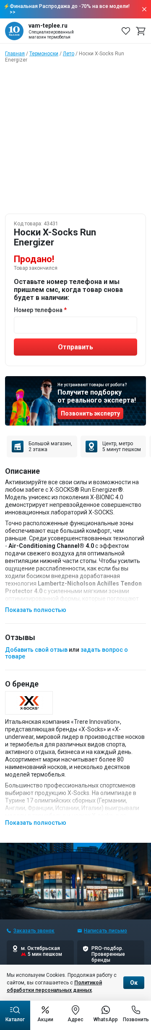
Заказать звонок (34, 931)
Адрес (75, 1019)
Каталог (15, 1019)
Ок (134, 982)
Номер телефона (38, 310)
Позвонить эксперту (90, 413)
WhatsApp (106, 1019)
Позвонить (136, 1019)
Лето (68, 54)
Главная (15, 54)
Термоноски (43, 54)
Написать (105, 931)
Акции (45, 1019)
